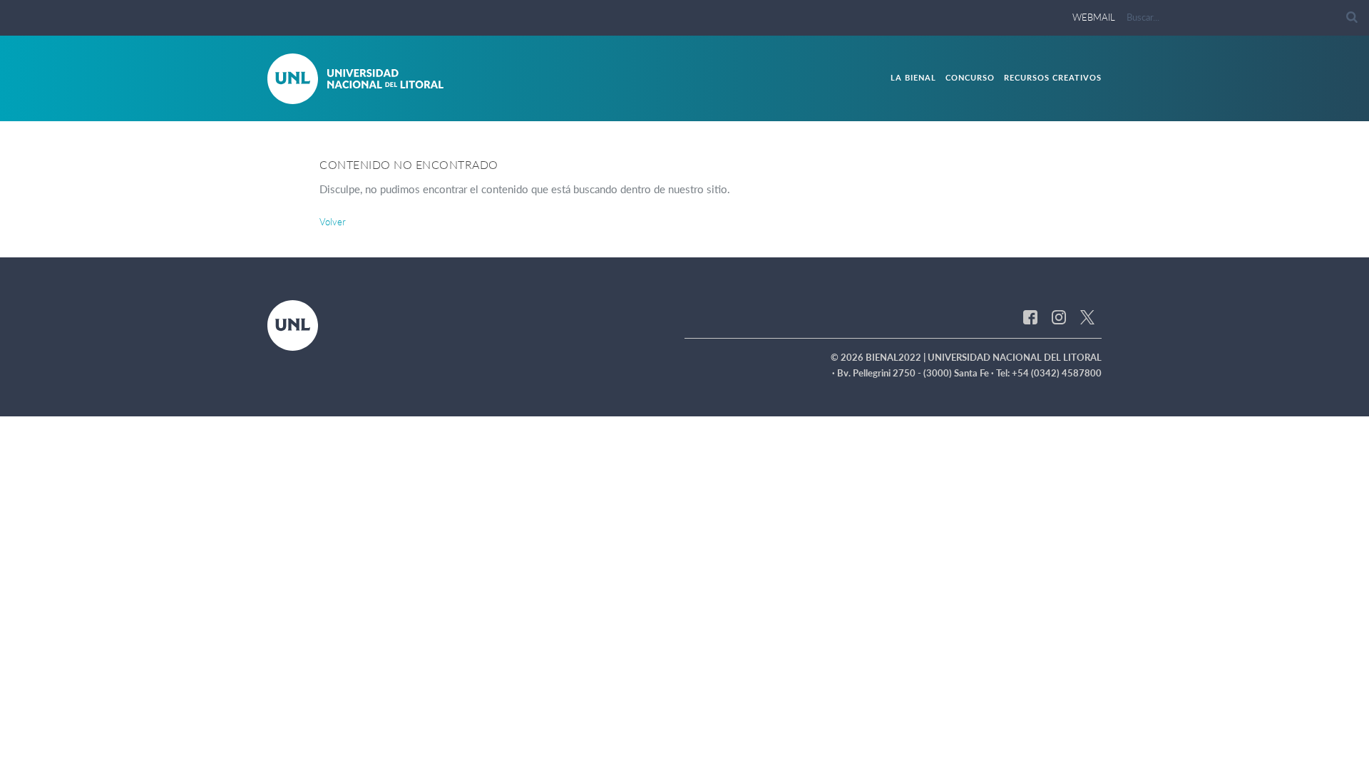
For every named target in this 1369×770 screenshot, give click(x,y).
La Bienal (913, 77)
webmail (1093, 17)
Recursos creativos (1053, 77)
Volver (332, 221)
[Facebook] (1030, 316)
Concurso (970, 77)
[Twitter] (1087, 316)
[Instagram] (1059, 316)
